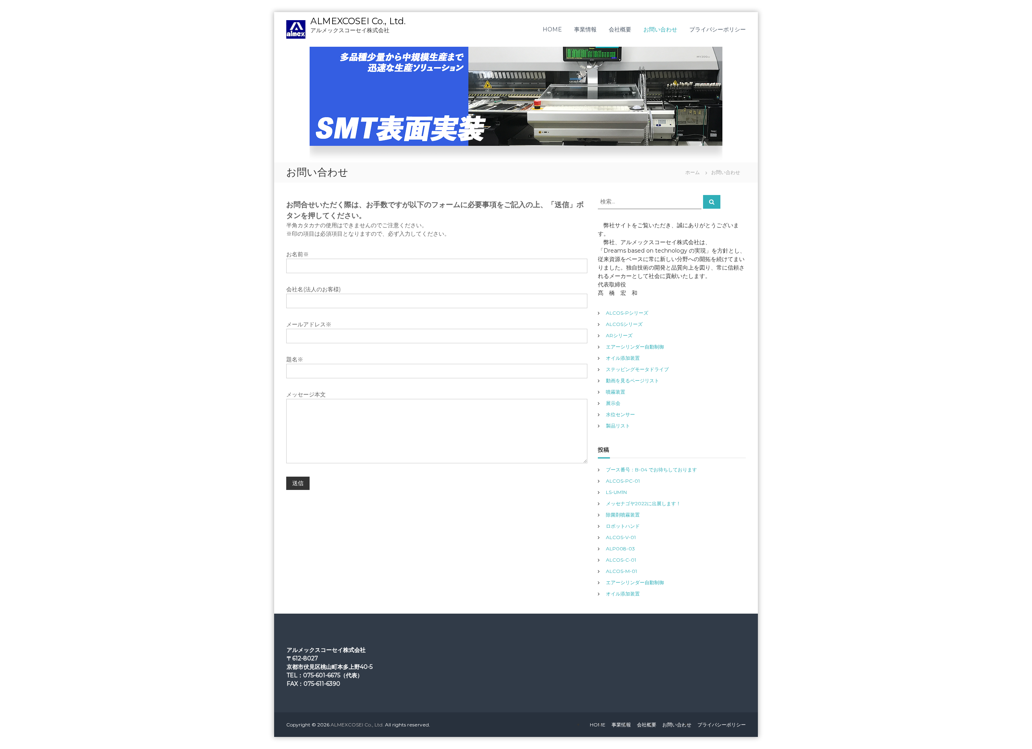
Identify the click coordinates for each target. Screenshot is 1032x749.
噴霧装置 (615, 392)
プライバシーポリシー (717, 29)
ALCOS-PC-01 (623, 481)
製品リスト (618, 426)
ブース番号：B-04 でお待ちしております (651, 470)
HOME (552, 29)
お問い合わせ (660, 29)
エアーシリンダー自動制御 (635, 347)
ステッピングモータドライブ (637, 369)
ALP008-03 (620, 549)
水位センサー (620, 414)
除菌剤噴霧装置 (623, 515)
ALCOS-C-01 (621, 560)
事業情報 (585, 29)
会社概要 (620, 29)
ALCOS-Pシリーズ (627, 313)
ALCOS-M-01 (621, 571)
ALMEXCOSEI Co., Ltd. (358, 21)
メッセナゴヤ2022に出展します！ (643, 503)
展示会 (613, 403)
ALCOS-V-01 (621, 537)
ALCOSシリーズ (624, 324)
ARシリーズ (619, 335)
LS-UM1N (616, 492)
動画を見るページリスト (632, 381)
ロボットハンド (623, 526)
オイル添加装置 (623, 358)
